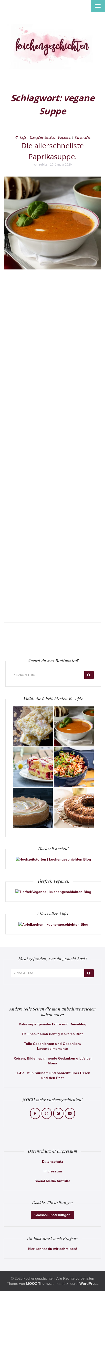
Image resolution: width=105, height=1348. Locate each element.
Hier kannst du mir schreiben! (52, 1249)
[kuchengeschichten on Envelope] (70, 1113)
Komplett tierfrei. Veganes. (50, 137)
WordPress (88, 1283)
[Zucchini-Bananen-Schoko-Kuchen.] (74, 808)
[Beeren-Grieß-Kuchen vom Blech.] (33, 767)
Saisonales (83, 137)
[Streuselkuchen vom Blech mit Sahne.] (33, 726)
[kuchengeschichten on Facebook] (35, 1113)
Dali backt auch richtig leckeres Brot (52, 1034)
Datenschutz (52, 1161)
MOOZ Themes (39, 1283)
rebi (41, 164)
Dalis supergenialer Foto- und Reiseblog (52, 1024)
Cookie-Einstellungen (52, 1215)
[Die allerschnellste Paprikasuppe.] (74, 726)
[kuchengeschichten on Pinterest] (58, 1113)
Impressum (52, 1171)
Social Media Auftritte (52, 1181)
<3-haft (20, 137)
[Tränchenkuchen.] (33, 808)
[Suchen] (89, 675)
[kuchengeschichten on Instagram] (47, 1113)
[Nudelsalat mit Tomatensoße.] (74, 767)
